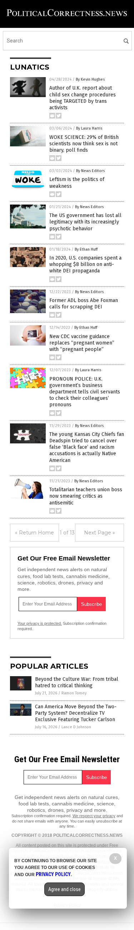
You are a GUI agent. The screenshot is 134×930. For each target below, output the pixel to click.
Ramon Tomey (73, 693)
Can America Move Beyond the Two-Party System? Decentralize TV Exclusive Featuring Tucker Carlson (75, 713)
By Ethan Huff (86, 249)
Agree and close (64, 889)
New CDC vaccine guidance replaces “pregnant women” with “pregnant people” (81, 342)
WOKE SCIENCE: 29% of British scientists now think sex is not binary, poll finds (84, 143)
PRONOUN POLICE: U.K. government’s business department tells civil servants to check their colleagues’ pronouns (84, 392)
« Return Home (34, 532)
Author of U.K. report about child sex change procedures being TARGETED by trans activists (82, 98)
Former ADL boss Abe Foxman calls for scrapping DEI (83, 303)
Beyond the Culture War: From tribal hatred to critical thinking (76, 682)
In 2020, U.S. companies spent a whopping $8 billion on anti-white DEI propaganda (85, 264)
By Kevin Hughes (90, 79)
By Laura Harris (89, 128)
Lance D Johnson (76, 727)
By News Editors (90, 171)
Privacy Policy (53, 874)
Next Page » (99, 532)
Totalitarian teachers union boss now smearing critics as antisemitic (85, 496)
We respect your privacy (94, 816)
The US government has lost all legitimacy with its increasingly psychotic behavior (85, 221)
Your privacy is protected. (40, 623)
